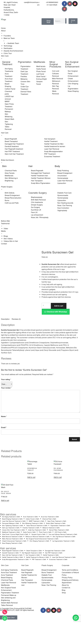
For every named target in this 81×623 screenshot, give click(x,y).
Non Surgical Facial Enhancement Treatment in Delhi (42, 539)
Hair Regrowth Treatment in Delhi (32, 553)
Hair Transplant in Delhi (33, 555)
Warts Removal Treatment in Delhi (12, 539)
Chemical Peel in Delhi (49, 519)
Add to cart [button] (31, 477)
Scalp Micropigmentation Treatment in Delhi (15, 559)
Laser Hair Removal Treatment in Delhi (14, 521)
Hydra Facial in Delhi (29, 532)
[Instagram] (75, 3)
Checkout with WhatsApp (57, 311)
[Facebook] (64, 3)
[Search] (65, 21)
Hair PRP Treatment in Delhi (53, 553)
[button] (56, 311)
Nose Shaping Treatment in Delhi (12, 543)
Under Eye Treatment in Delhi (37, 530)
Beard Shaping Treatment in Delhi (12, 519)
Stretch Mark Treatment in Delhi (55, 523)
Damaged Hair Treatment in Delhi (55, 551)
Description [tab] (5, 319)
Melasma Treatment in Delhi (51, 528)
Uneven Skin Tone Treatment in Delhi (13, 530)
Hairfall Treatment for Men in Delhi (12, 557)
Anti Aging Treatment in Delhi (11, 517)
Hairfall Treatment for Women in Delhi (37, 557)
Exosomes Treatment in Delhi (58, 559)
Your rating (6, 379)
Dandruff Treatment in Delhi (10, 553)
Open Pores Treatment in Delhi (56, 521)
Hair (30, 166)
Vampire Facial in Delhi (38, 534)
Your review (6, 388)
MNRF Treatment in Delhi (36, 521)
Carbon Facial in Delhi (32, 519)
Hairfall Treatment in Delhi (51, 555)
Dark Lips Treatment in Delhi (10, 528)
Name (4, 416)
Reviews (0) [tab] (16, 319)
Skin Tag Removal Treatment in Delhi (64, 537)
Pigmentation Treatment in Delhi (60, 525)
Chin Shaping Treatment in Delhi (39, 541)
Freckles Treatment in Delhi (31, 528)
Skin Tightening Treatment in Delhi (12, 525)
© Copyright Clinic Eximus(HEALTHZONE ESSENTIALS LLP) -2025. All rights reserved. (17, 609)
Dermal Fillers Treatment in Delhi (59, 530)
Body (57, 166)
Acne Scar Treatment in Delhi (50, 517)
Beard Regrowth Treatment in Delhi (12, 551)
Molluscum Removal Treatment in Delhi (37, 537)
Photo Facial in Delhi (45, 532)
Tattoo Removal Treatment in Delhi (36, 525)
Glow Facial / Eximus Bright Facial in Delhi (15, 534)
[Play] (69, 3)
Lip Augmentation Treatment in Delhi (63, 541)
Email (4, 427)
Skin (4, 166)
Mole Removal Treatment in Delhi (12, 537)
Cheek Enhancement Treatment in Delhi (14, 541)
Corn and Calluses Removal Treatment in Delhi (63, 534)
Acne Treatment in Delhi (30, 517)
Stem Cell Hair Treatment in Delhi (12, 555)
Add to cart (58, 306)
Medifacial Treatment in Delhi (11, 532)
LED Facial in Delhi (60, 532)
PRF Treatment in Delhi (39, 559)
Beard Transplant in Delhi (34, 551)
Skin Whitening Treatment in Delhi (32, 523)
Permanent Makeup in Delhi (10, 523)
